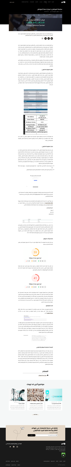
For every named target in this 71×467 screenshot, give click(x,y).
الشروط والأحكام (8, 464)
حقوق (57, 11)
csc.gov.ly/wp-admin (49, 203)
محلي (51, 11)
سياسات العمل (8, 461)
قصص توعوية (53, 461)
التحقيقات (60, 461)
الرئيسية (64, 461)
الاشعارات (18, 464)
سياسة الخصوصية (13, 464)
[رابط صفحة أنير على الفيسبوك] (13, 446)
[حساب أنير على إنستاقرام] (17, 446)
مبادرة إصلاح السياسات (47, 461)
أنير (60, 11)
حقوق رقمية (54, 11)
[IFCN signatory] (63, 455)
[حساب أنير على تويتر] (10, 446)
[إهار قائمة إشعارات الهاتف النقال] (7, 2)
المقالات (57, 461)
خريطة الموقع (50, 313)
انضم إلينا (17, 461)
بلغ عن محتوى (12, 2)
